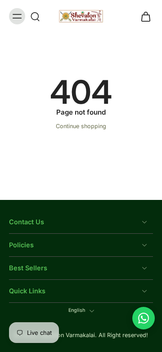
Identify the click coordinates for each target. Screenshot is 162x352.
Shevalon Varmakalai (67, 335)
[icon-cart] (143, 16)
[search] (35, 16)
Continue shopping (81, 126)
